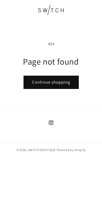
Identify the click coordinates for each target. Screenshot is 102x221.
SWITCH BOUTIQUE (42, 150)
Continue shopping (51, 82)
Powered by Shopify (71, 150)
